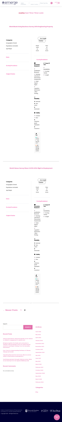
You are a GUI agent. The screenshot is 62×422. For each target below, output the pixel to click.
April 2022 (38, 337)
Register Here (57, 417)
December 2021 (40, 343)
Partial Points (36, 148)
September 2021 (40, 352)
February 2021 (39, 367)
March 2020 (39, 379)
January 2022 (39, 340)
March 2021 (39, 364)
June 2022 (38, 331)
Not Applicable (38, 148)
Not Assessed (38, 141)
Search (5, 324)
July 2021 (38, 355)
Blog (37, 392)
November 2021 (40, 346)
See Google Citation (42, 40)
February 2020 (39, 382)
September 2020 (40, 373)
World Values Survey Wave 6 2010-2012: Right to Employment (31, 168)
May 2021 (38, 361)
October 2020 (39, 370)
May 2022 (38, 334)
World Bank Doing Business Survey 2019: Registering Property (31, 26)
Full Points (36, 141)
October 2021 (39, 349)
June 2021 (38, 358)
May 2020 (38, 376)
